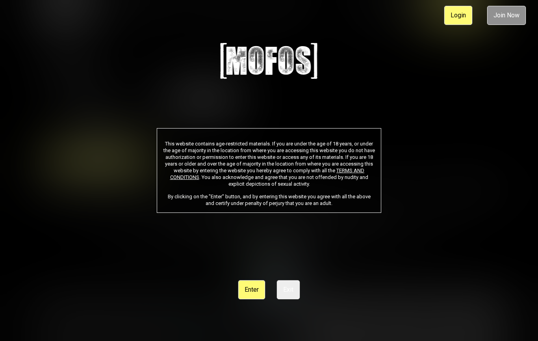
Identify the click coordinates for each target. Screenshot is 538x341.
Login (458, 15)
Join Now (506, 15)
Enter (252, 289)
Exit (288, 289)
